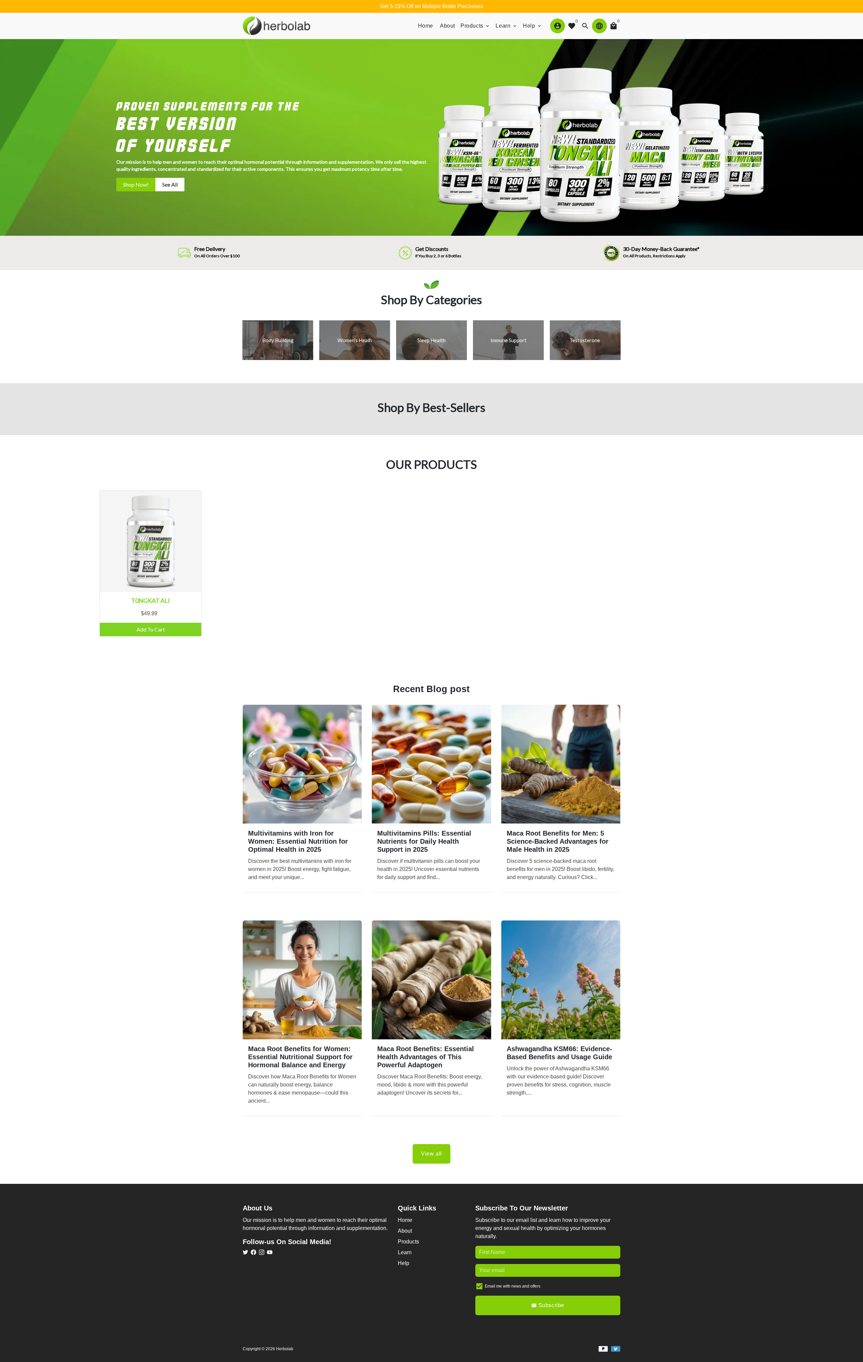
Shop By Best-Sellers (431, 407)
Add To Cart (151, 629)
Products (475, 26)
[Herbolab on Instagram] (261, 1252)
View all (431, 1154)
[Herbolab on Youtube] (269, 1252)
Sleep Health (431, 340)
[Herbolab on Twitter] (245, 1252)
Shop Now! (136, 184)
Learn (506, 26)
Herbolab (284, 1349)
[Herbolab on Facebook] (253, 1252)
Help (532, 26)
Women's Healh (354, 340)
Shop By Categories (431, 299)
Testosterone (585, 340)
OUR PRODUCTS (431, 464)
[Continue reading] (302, 764)
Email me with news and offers (512, 1286)
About (447, 26)
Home (425, 26)
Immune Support (508, 340)
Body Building (278, 340)
